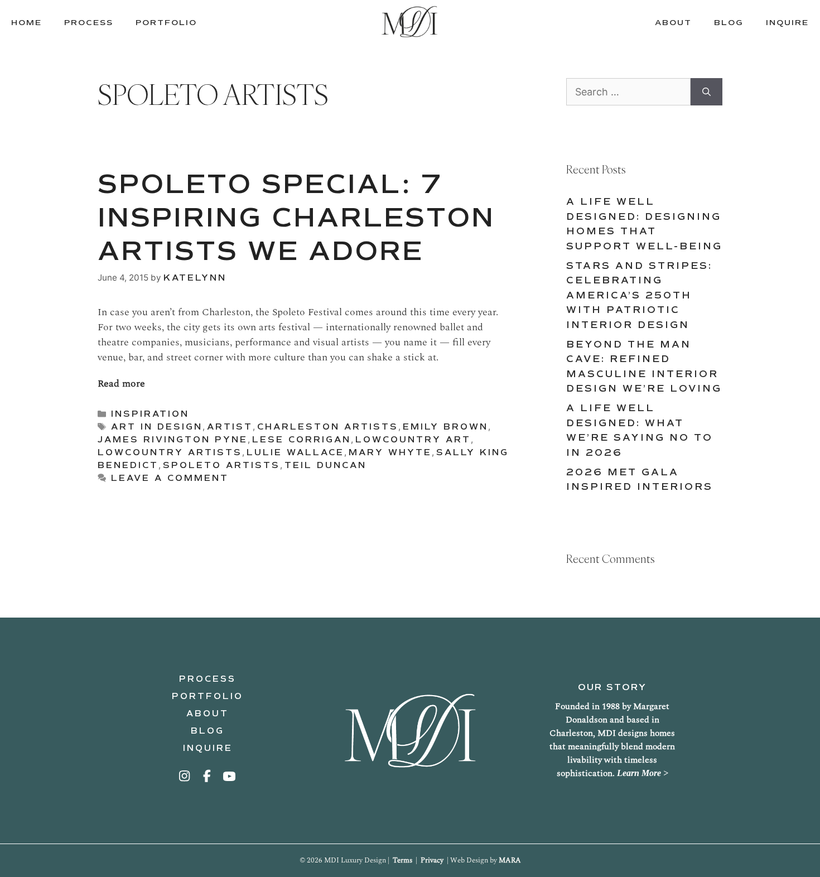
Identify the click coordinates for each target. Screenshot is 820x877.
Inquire (208, 748)
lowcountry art (413, 439)
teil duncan (325, 465)
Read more (121, 383)
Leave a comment (170, 478)
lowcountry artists (170, 452)
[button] (185, 776)
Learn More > (642, 773)
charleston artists (327, 426)
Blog (207, 731)
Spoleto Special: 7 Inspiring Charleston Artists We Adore (296, 217)
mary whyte (390, 452)
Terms (402, 860)
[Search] (706, 91)
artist (230, 426)
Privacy (432, 860)
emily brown (445, 426)
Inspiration (150, 414)
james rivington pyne (173, 439)
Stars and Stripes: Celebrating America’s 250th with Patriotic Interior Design (639, 295)
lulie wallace (295, 452)
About (207, 714)
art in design (156, 426)
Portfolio (207, 696)
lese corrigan (301, 439)
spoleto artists (221, 465)
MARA (510, 860)
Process (207, 679)
